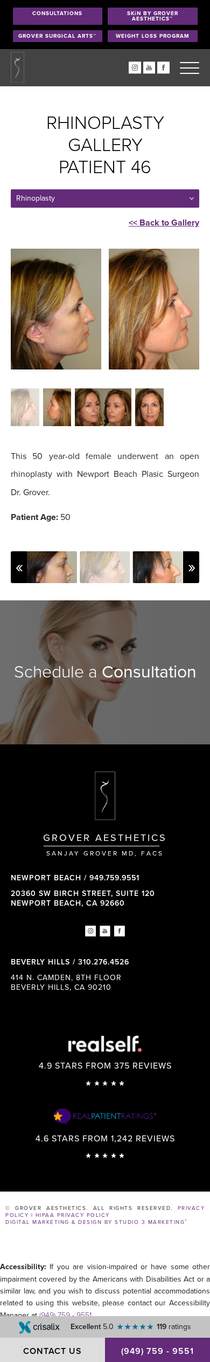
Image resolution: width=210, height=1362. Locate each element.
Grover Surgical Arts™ (57, 36)
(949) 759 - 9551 (65, 1315)
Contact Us (52, 1351)
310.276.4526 (103, 962)
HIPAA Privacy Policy (73, 1215)
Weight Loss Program (153, 36)
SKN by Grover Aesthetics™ (152, 16)
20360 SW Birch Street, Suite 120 (83, 898)
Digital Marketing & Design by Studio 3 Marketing (96, 1222)
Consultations (57, 13)
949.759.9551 (114, 877)
